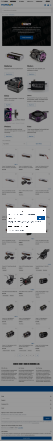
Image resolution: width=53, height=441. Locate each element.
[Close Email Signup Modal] (44, 211)
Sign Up (41, 218)
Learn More (27, 228)
